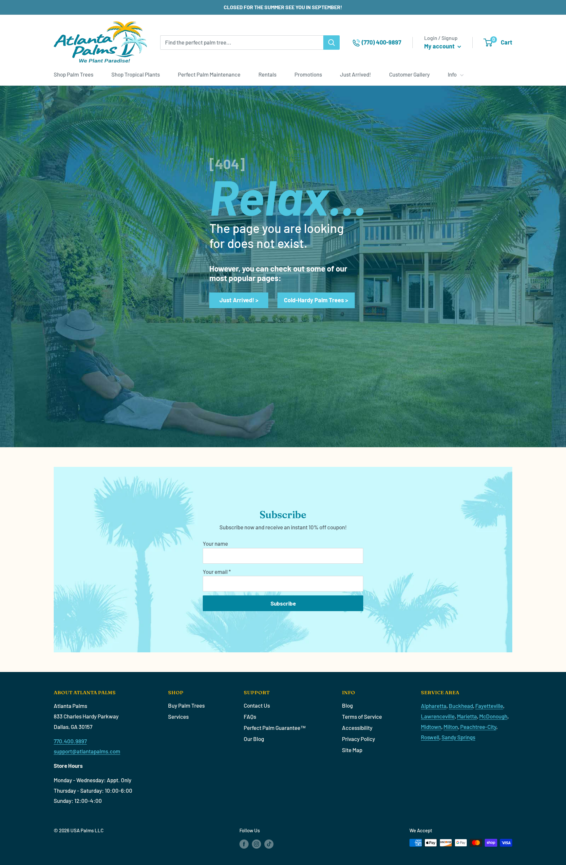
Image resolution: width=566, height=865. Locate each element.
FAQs (250, 716)
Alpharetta (433, 705)
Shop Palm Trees (73, 74)
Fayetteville (489, 705)
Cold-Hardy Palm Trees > (316, 300)
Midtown (431, 726)
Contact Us (257, 705)
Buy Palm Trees (186, 705)
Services (178, 716)
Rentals (267, 74)
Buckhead (461, 705)
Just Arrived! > (238, 300)
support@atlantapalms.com (87, 751)
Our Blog (254, 738)
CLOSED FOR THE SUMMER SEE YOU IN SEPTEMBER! (283, 7)
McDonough (493, 716)
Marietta (467, 716)
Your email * (217, 571)
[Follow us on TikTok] (269, 844)
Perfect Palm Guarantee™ (275, 727)
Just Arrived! (355, 74)
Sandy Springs (458, 737)
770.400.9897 (70, 741)
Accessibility (357, 727)
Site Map (352, 750)
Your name (215, 543)
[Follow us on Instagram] (256, 844)
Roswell (430, 737)
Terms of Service (362, 716)
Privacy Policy (358, 738)
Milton (450, 726)
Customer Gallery (409, 74)
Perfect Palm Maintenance (209, 74)
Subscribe (283, 603)
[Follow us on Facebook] (244, 844)
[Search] (331, 42)
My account (440, 46)
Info (452, 74)
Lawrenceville (438, 716)
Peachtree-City (478, 726)
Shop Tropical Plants (135, 74)
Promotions (308, 74)
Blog (347, 705)
